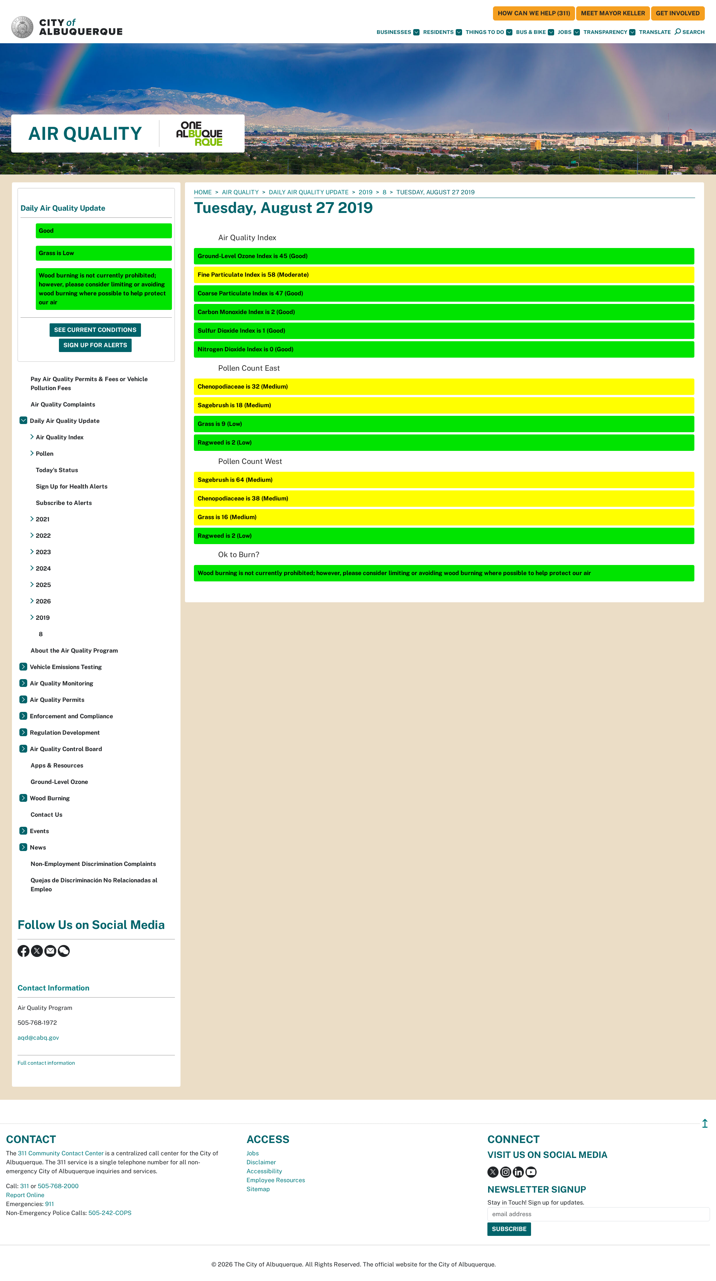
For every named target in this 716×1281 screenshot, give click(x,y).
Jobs (565, 32)
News (38, 847)
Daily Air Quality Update (309, 192)
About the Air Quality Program (74, 650)
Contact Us (46, 814)
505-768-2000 (58, 1186)
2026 (43, 601)
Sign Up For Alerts (95, 345)
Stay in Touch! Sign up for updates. (535, 1202)
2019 (366, 192)
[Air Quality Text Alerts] (64, 950)
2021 (43, 519)
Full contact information (46, 1063)
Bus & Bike (531, 32)
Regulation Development (65, 732)
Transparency (605, 32)
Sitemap (258, 1189)
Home (203, 192)
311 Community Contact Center (61, 1153)
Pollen (44, 453)
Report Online (25, 1195)
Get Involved (678, 13)
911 (49, 1204)
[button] (655, 32)
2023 (43, 552)
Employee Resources (275, 1180)
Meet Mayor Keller (613, 13)
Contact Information (54, 987)
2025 (43, 584)
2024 (43, 568)
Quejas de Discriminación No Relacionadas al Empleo (94, 885)
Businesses (394, 32)
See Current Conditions (95, 329)
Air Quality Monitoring (61, 683)
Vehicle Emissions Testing (66, 667)
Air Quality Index (60, 437)
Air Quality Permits (57, 699)
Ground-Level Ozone (59, 781)
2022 (43, 535)
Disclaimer (261, 1162)
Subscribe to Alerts (64, 502)
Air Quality (240, 192)
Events (39, 831)
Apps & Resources (57, 765)
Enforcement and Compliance (71, 716)
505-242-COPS (110, 1212)
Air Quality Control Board (66, 749)
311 (24, 1186)
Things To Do (485, 32)
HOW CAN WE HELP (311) (534, 13)
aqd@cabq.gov (38, 1037)
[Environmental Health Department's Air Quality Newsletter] (50, 950)
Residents (438, 32)
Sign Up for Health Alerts (71, 486)
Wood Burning (50, 798)
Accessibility (264, 1171)
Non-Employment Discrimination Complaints (93, 863)
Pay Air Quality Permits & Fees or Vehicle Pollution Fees (89, 384)
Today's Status (57, 470)
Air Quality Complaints (63, 404)
